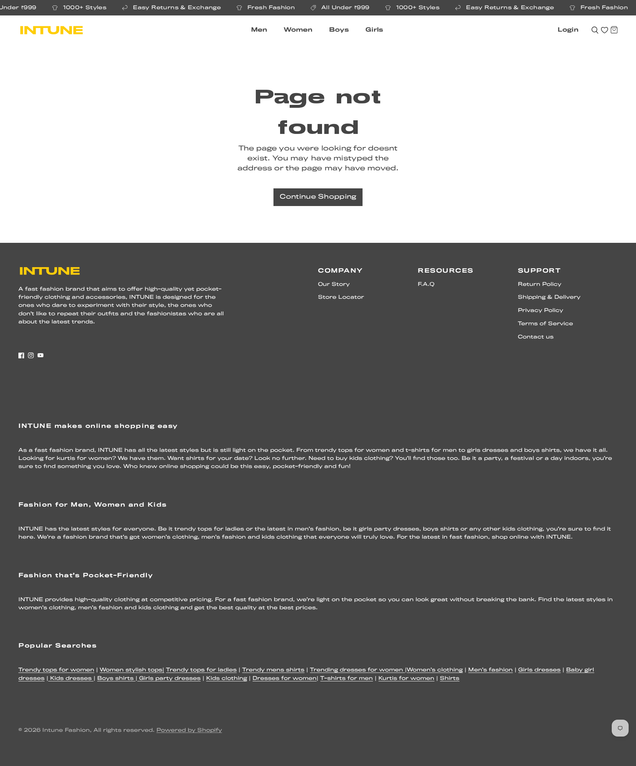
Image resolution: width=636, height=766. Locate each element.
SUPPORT (539, 271)
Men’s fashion (490, 670)
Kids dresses (70, 678)
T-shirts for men (346, 678)
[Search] (595, 30)
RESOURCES (446, 271)
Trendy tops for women (56, 670)
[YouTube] (40, 355)
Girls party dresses (169, 678)
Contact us (536, 337)
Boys (339, 30)
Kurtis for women (406, 678)
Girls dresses (539, 670)
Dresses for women (284, 678)
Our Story (334, 284)
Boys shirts (116, 678)
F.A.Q (426, 284)
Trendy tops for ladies (201, 670)
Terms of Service (545, 324)
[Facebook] (21, 355)
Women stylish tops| (132, 670)
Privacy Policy (540, 310)
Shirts (449, 678)
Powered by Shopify (189, 730)
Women (298, 30)
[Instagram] (31, 355)
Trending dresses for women (357, 670)
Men (259, 30)
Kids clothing (226, 678)
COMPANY (340, 271)
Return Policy (539, 284)
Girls (374, 30)
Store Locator (341, 297)
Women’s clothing (435, 670)
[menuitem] (261, 30)
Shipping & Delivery (549, 297)
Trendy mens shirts (273, 670)
